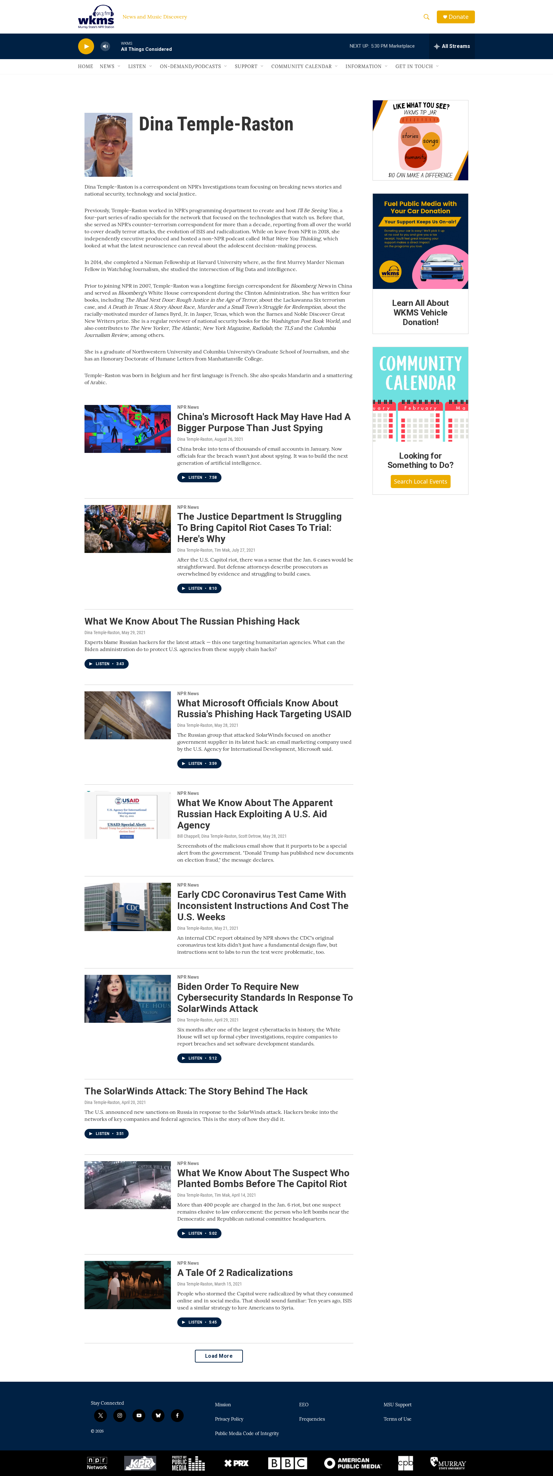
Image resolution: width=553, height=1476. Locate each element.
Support (246, 66)
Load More (219, 1356)
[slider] (115, 46)
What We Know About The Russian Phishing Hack (192, 621)
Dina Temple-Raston (194, 439)
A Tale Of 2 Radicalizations (235, 1272)
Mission (223, 1405)
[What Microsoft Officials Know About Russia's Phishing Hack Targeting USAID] (127, 715)
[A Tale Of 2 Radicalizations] (127, 1285)
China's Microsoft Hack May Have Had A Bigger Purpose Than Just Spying (264, 422)
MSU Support (398, 1405)
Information (364, 66)
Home (85, 66)
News (107, 66)
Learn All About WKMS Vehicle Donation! (420, 312)
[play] (86, 46)
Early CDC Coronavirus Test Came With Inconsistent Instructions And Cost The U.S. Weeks (263, 905)
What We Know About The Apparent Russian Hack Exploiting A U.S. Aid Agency (255, 814)
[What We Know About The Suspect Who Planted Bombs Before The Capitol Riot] (127, 1185)
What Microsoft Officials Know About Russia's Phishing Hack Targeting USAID (264, 708)
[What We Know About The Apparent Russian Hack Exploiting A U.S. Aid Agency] (127, 815)
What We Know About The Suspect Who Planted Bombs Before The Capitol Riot (263, 1178)
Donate (459, 16)
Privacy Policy (229, 1419)
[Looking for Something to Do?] (420, 394)
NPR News (188, 407)
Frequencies (312, 1419)
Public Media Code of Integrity (247, 1433)
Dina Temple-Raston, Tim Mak (203, 550)
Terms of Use (398, 1419)
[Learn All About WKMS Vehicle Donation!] (420, 241)
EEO (304, 1405)
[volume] (105, 46)
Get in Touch (414, 66)
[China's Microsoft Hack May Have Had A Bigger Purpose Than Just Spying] (127, 429)
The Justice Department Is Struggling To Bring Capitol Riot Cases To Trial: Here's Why (259, 527)
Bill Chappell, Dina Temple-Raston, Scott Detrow (219, 836)
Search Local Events (420, 481)
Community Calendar (301, 66)
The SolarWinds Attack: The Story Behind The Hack (196, 1091)
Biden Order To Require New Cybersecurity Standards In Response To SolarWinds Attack (265, 997)
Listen (137, 66)
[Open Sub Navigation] (119, 66)
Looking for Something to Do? (421, 460)
